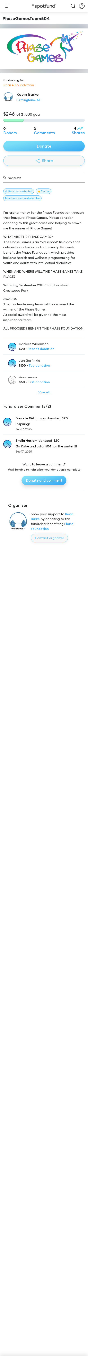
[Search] (73, 6)
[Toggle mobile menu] (7, 6)
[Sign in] (81, 6)
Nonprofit (14, 178)
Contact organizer (49, 538)
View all (44, 392)
